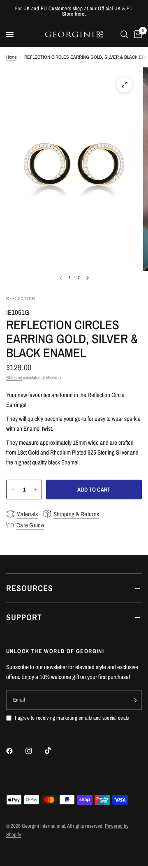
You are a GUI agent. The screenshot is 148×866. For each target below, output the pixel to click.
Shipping (14, 377)
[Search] (124, 34)
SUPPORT (24, 617)
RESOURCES (29, 587)
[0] (136, 34)
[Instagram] (34, 751)
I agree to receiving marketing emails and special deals (72, 717)
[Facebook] (15, 751)
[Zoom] (124, 84)
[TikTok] (54, 750)
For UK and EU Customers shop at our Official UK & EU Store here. (74, 11)
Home (11, 57)
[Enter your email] (133, 700)
